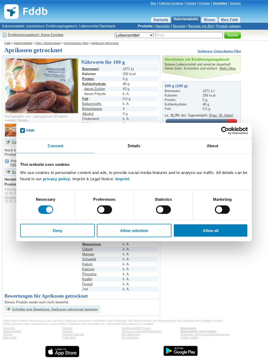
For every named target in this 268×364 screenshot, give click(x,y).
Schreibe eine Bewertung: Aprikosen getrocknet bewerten (55, 309)
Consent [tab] (55, 145)
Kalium (87, 264)
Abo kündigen (130, 337)
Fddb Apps (69, 337)
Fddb (7, 43)
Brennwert (90, 69)
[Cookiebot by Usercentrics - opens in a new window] (225, 130)
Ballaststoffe (91, 104)
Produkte (145, 26)
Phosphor (89, 274)
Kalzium (88, 269)
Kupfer (87, 279)
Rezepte (179, 26)
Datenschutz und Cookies (198, 331)
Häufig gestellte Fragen (136, 328)
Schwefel (89, 259)
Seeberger (205, 51)
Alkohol (87, 114)
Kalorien (67, 328)
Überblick (9, 328)
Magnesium (91, 244)
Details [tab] (134, 145)
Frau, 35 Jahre (221, 115)
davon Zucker (94, 89)
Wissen (209, 20)
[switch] (104, 209)
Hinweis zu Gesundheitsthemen (141, 331)
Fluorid (87, 284)
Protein (88, 79)
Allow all (211, 230)
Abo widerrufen (131, 334)
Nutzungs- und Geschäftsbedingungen (205, 334)
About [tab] (212, 145)
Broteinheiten (92, 109)
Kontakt (191, 3)
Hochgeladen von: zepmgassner (28, 116)
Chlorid (87, 249)
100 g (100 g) (176, 86)
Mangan (88, 254)
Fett (85, 99)
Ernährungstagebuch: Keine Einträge (35, 35)
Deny (57, 230)
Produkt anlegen (228, 26)
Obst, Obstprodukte (48, 43)
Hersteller (162, 26)
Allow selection (134, 230)
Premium (204, 3)
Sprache (235, 3)
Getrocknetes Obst (76, 43)
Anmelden (220, 3)
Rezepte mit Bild (200, 26)
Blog (153, 3)
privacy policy (56, 179)
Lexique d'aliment (73, 334)
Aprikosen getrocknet (105, 43)
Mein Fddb (229, 20)
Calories (67, 331)
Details (23, 120)
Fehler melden (190, 337)
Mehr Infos (228, 68)
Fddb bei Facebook (171, 3)
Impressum (188, 328)
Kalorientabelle (186, 19)
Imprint (122, 179)
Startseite (160, 20)
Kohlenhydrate (94, 84)
